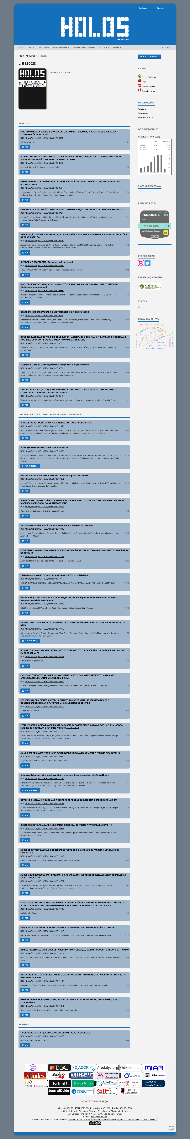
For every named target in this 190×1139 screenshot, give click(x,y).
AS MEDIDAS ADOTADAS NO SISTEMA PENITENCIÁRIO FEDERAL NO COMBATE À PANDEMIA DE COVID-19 (70, 753)
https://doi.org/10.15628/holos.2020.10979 (44, 629)
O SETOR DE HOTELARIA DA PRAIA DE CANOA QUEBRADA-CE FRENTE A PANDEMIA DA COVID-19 (66, 825)
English (144, 82)
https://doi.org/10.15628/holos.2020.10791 (44, 881)
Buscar (165, 47)
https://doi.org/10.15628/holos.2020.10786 (44, 803)
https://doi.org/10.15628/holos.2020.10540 (44, 681)
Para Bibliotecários (145, 117)
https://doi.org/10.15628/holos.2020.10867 (44, 1036)
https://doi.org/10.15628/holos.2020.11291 (44, 778)
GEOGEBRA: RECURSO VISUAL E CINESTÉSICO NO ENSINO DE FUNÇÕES (54, 312)
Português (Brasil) (148, 77)
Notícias (104, 47)
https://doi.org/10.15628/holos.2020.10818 (44, 828)
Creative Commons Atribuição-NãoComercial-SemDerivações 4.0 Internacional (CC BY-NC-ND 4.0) (113, 1119)
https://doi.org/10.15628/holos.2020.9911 (44, 315)
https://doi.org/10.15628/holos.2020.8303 (44, 368)
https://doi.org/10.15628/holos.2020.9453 (44, 213)
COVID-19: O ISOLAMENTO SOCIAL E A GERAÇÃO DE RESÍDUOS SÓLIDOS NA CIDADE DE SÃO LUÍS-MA (68, 800)
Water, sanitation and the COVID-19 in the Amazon (44, 447)
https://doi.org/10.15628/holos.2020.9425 (44, 138)
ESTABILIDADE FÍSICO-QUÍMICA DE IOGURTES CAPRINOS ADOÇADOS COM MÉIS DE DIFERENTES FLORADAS (72, 209)
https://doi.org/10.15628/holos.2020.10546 (44, 506)
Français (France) (148, 91)
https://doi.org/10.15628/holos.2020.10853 (44, 1006)
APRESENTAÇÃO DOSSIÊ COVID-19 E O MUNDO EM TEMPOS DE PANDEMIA (56, 422)
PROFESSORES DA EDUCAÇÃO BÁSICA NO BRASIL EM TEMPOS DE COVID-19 (56, 525)
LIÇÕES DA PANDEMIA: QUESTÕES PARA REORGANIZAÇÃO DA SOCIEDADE (55, 1032)
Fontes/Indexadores (84, 47)
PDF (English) (31, 466)
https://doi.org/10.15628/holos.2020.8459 (44, 265)
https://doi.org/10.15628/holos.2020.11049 (44, 909)
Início (21, 47)
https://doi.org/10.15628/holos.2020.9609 (44, 343)
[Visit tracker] (139, 307)
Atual (32, 47)
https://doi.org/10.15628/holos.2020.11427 (44, 556)
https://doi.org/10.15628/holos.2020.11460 (44, 981)
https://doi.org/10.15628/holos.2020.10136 (44, 656)
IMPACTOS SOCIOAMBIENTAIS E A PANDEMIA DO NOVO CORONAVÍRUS (54, 575)
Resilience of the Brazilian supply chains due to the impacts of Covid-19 (54, 475)
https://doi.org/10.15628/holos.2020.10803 (44, 451)
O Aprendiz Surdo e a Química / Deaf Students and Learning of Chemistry (54, 364)
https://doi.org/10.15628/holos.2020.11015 (44, 579)
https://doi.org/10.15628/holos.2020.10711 (44, 706)
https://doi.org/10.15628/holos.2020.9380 (44, 290)
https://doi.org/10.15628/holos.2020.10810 (44, 603)
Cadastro (143, 8)
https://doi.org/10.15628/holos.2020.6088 (44, 163)
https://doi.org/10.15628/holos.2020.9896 (44, 240)
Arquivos (44, 47)
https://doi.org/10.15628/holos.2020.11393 (44, 856)
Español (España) (148, 86)
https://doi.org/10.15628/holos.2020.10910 (44, 529)
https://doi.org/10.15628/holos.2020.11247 (44, 731)
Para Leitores (143, 109)
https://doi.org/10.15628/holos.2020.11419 (44, 953)
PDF (26, 147)
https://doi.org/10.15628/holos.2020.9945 (44, 396)
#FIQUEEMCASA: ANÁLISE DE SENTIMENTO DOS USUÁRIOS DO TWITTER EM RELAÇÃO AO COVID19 (67, 927)
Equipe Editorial (61, 47)
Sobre (116, 47)
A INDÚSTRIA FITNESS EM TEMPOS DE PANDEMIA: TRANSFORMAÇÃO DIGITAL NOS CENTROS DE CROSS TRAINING (74, 950)
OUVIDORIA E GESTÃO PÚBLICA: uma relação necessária (47, 262)
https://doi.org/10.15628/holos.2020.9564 (44, 188)
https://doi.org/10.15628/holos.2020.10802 (44, 479)
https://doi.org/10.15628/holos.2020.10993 (44, 756)
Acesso (160, 8)
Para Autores (143, 113)
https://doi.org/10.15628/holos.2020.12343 (44, 426)
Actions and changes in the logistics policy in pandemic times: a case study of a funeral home (64, 775)
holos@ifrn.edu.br (99, 1116)
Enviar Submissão (149, 56)
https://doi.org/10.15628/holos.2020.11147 (44, 931)
